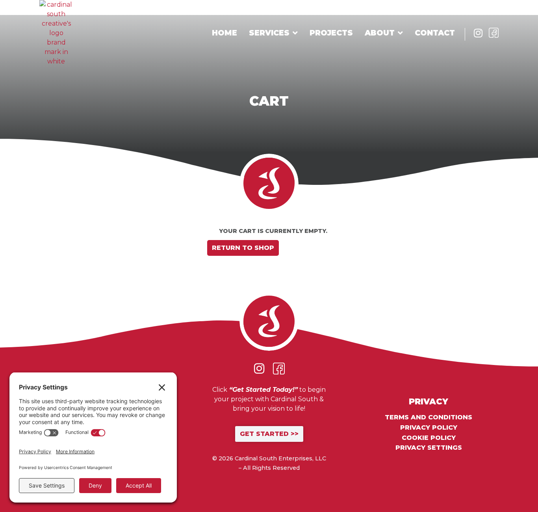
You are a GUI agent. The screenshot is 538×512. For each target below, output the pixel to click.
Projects (331, 32)
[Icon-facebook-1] (494, 33)
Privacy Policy (428, 427)
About (380, 32)
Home (224, 32)
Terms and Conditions (428, 417)
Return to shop (243, 247)
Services (269, 32)
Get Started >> (269, 434)
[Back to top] (506, 480)
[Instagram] (478, 33)
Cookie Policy (429, 438)
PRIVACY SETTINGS (428, 447)
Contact (435, 32)
